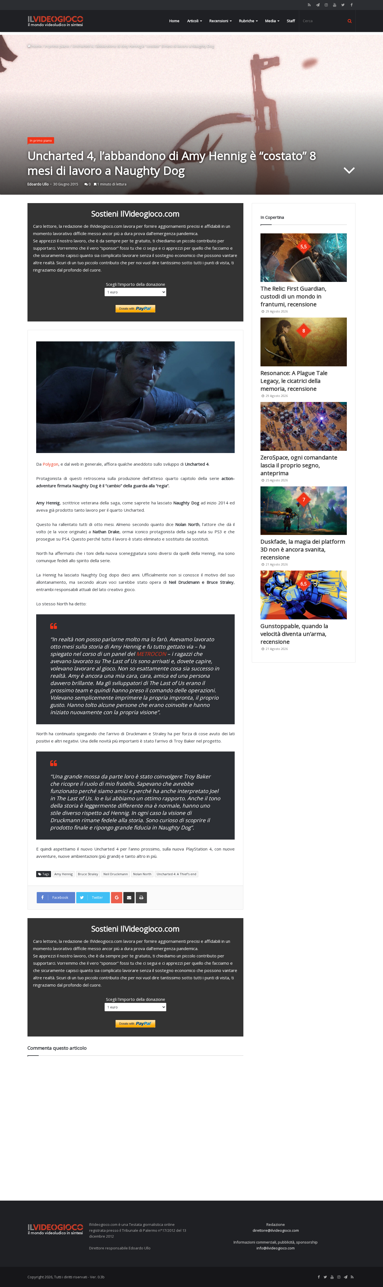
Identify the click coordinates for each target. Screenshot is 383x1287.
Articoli (193, 20)
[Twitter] (343, 5)
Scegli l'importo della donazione (135, 284)
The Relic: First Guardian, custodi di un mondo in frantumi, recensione (293, 296)
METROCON (151, 654)
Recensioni (218, 20)
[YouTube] (334, 5)
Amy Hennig (63, 874)
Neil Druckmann (115, 874)
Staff (291, 20)
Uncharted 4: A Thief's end (176, 874)
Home (174, 20)
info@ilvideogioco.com (276, 1248)
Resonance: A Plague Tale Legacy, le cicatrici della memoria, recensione (293, 380)
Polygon (50, 464)
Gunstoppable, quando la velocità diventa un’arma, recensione (294, 633)
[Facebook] (351, 5)
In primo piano (57, 46)
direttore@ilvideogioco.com (276, 1230)
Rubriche (246, 20)
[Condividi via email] (129, 897)
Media (270, 20)
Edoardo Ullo (38, 184)
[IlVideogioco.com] (55, 20)
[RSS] (309, 5)
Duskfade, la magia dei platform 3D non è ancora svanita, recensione (302, 549)
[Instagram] (326, 5)
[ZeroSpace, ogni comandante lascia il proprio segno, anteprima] (303, 426)
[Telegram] (317, 5)
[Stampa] (141, 897)
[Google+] (116, 897)
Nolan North (142, 874)
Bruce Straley (88, 874)
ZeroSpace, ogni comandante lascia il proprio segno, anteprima (298, 465)
